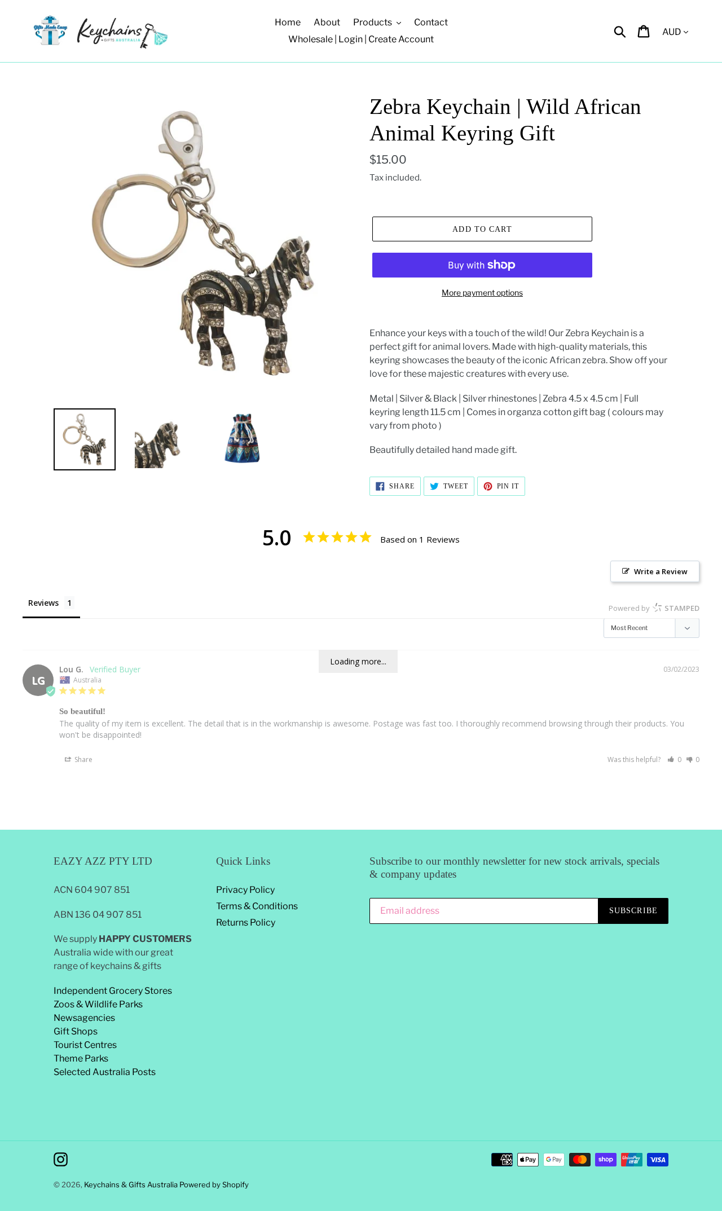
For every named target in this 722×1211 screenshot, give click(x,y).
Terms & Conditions (257, 906)
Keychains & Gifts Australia (131, 1184)
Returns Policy (245, 922)
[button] (674, 759)
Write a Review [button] (661, 571)
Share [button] (83, 759)
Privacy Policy (245, 889)
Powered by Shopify (214, 1184)
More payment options (482, 292)
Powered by (654, 608)
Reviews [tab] (43, 602)
